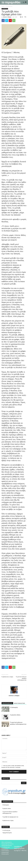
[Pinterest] (10, 20)
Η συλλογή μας (9, 6)
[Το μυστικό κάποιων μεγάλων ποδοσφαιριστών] (5, 724)
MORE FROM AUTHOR (19, 703)
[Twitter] (6, 20)
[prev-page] (3, 730)
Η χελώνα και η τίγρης (7, 676)
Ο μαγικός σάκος (15, 715)
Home (3, 6)
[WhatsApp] (13, 20)
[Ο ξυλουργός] (5, 709)
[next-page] (5, 730)
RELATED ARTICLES (7, 703)
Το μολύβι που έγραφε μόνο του (10, 817)
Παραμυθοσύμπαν (7, 832)
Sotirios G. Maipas (7, 17)
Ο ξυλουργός (14, 707)
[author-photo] (14, 693)
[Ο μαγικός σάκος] (5, 716)
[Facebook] (3, 20)
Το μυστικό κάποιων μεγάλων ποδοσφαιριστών (21, 678)
